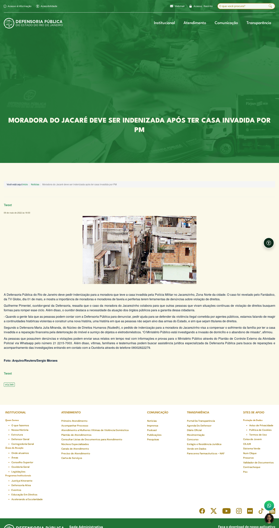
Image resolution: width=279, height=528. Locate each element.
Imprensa (152, 425)
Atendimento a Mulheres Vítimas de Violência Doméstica (94, 430)
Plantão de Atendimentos (76, 434)
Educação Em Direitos (24, 494)
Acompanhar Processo (74, 425)
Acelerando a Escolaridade (27, 499)
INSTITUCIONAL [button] (15, 412)
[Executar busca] (270, 6)
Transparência (259, 23)
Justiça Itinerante (21, 480)
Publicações (154, 434)
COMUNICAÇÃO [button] (157, 412)
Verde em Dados (196, 448)
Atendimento (195, 23)
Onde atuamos (20, 453)
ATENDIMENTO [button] (71, 412)
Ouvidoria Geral (20, 467)
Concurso (193, 439)
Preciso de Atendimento (75, 453)
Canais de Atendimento (75, 448)
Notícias (35, 184)
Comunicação (226, 23)
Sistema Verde (251, 448)
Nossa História (19, 430)
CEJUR (247, 444)
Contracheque (251, 467)
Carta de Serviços (71, 458)
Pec (245, 471)
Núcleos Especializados (75, 444)
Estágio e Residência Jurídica (204, 444)
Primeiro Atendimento (74, 420)
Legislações (18, 471)
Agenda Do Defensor (199, 425)
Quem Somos (12, 420)
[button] (46, 6)
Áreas (14, 457)
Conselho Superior (22, 462)
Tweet (8, 205)
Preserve (248, 457)
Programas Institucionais (18, 476)
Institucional (164, 23)
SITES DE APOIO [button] (253, 412)
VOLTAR (9, 384)
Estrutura (17, 434)
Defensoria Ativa (21, 485)
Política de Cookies (260, 430)
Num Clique (250, 453)
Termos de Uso (258, 434)
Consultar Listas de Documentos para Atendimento (91, 439)
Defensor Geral (20, 439)
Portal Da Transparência (201, 420)
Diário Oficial (194, 430)
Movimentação (196, 434)
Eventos (16, 490)
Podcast (152, 430)
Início (25, 184)
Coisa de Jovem (252, 439)
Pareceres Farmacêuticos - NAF (206, 453)
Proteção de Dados (252, 420)
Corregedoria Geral (22, 444)
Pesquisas (153, 439)
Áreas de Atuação (14, 448)
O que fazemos (20, 425)
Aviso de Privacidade (261, 425)
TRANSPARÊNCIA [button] (198, 412)
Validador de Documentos (258, 462)
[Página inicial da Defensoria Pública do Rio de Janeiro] (33, 23)
